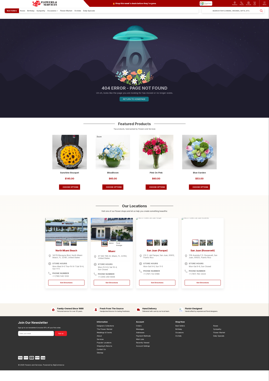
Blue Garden (199, 172)
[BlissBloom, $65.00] (113, 152)
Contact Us (101, 349)
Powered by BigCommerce (53, 365)
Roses (22, 11)
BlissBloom (113, 172)
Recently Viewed (142, 343)
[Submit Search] (261, 10)
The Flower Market (104, 329)
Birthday (30, 11)
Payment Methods (143, 336)
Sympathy (41, 11)
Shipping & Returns (104, 346)
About (99, 336)
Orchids (77, 11)
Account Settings (143, 346)
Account (140, 322)
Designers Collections (105, 326)
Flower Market (66, 11)
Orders (139, 326)
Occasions (52, 11)
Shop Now (180, 322)
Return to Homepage (134, 99)
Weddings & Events (104, 332)
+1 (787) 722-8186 (151, 274)
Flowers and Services (33, 365)
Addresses (140, 332)
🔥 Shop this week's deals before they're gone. (134, 3)
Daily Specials (89, 11)
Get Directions (66, 283)
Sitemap (100, 353)
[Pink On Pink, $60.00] (156, 152)
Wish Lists (140, 339)
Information (102, 322)
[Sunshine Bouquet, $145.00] (69, 152)
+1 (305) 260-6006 (106, 277)
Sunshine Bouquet (69, 172)
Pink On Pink (156, 172)
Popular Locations (104, 343)
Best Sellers (12, 11)
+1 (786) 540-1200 (60, 276)
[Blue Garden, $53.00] (199, 152)
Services (100, 339)
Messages (140, 329)
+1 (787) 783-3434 (197, 274)
